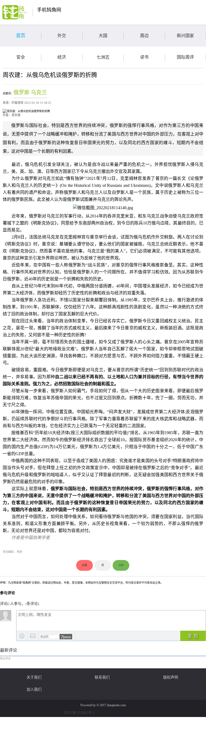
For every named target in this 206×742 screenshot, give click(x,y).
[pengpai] (14, 12)
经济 (61, 57)
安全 (20, 57)
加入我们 (34, 689)
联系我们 (102, 677)
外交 (61, 35)
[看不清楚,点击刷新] (66, 636)
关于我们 (34, 677)
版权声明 (170, 677)
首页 (20, 35)
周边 (144, 35)
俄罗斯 (21, 92)
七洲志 (103, 57)
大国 (103, 35)
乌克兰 (39, 92)
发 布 (192, 636)
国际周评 (185, 57)
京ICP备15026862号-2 (79, 713)
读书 (144, 57)
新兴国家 (185, 35)
